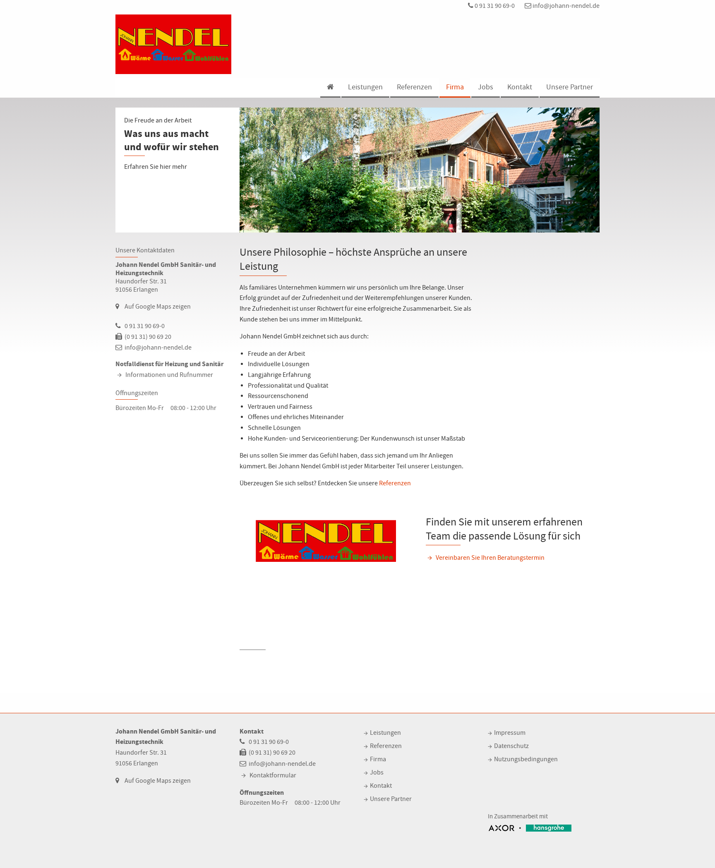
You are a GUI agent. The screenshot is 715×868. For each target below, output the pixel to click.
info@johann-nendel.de (565, 6)
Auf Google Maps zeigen (158, 306)
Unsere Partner (569, 87)
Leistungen (365, 87)
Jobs (485, 87)
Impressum (509, 733)
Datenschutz (511, 746)
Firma (455, 87)
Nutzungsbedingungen (526, 759)
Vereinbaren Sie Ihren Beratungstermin (490, 558)
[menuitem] (330, 88)
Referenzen (414, 87)
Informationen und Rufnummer (169, 375)
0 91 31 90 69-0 (494, 6)
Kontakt (519, 87)
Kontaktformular (273, 775)
